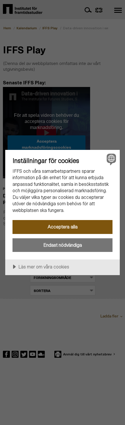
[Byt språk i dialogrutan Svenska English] (110, 159)
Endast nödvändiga (62, 244)
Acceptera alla (63, 226)
